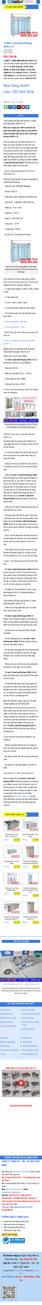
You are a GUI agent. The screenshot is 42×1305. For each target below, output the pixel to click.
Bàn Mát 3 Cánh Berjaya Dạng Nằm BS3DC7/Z (11, 918)
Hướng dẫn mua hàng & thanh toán (16, 1221)
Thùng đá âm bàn (6, 1014)
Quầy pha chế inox (6, 1022)
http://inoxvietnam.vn (22, 796)
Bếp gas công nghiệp (7, 1042)
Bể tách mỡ (4, 1038)
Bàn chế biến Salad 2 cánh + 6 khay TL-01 (11, 835)
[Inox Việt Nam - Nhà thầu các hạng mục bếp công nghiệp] (21, 1)
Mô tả (21, 116)
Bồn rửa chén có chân (31, 1050)
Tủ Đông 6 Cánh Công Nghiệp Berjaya (12, 889)
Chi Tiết (17, 840)
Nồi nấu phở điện (29, 1010)
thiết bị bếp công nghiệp (21, 1171)
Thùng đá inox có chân (8, 1018)
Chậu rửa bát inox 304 (8, 1026)
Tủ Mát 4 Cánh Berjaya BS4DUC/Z (30, 918)
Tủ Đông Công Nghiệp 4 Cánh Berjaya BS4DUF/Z (30, 862)
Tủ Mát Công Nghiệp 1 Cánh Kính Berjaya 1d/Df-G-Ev (30, 890)
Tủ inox (2, 1054)
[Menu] (38, 2)
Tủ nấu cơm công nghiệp (9, 1050)
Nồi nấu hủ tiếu (28, 1018)
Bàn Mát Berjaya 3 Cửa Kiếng (11, 862)
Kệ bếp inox (27, 1038)
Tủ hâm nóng (4, 1046)
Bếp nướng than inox (30, 1046)
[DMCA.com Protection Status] (10, 1234)
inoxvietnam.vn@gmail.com (11, 1192)
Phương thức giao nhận (12, 1230)
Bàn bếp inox (27, 1042)
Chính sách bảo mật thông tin (14, 1224)
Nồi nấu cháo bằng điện (31, 1014)
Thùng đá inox (5, 1010)
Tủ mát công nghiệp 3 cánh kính (15, 321)
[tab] (21, 115)
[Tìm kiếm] (4, 2)
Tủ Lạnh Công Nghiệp (14, 7)
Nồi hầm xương (28, 1029)
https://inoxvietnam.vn (14, 1189)
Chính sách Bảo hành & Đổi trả (14, 1227)
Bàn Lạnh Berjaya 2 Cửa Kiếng (30, 835)
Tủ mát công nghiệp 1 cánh (14, 327)
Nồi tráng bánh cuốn (30, 1054)
